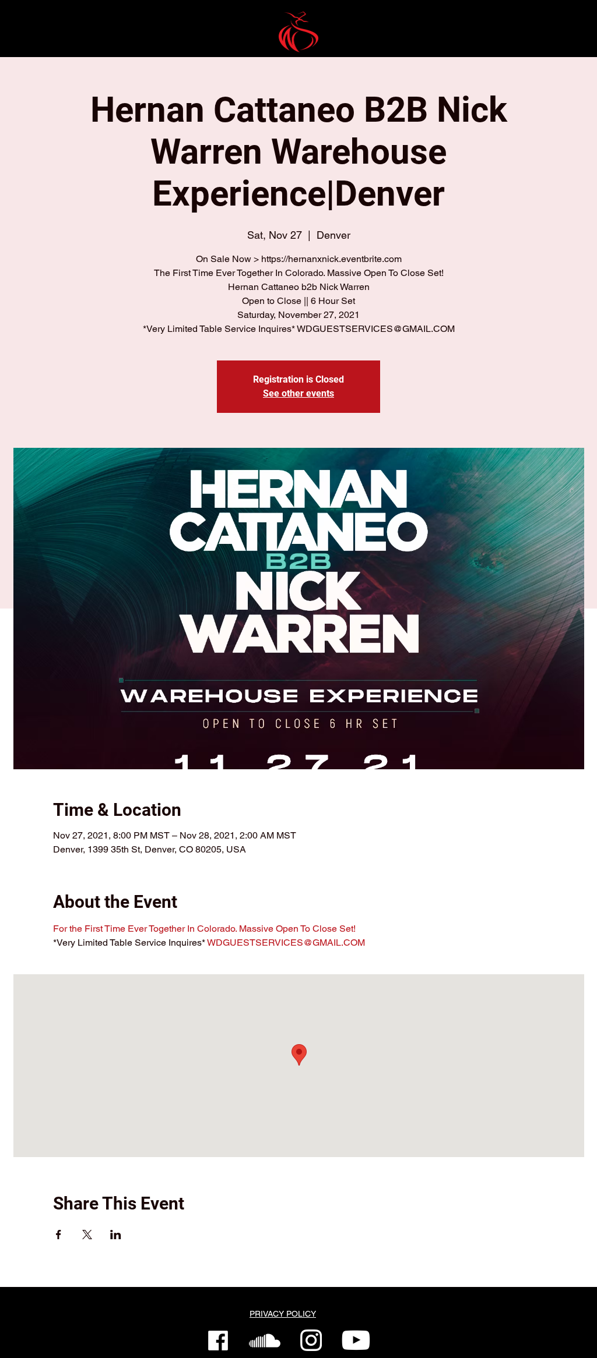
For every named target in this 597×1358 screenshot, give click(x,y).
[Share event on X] (87, 1234)
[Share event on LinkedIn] (115, 1234)
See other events (298, 393)
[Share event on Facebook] (58, 1234)
